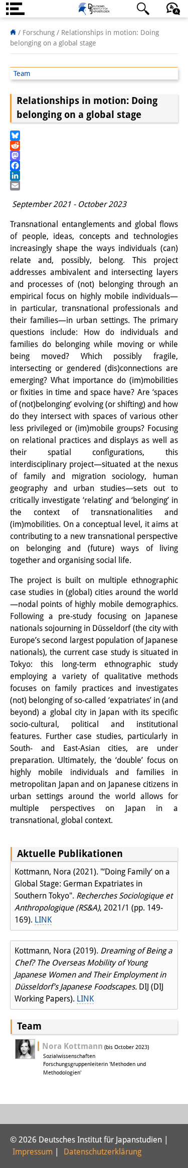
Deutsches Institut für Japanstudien (94, 8)
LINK (43, 919)
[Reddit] (94, 145)
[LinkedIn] (94, 175)
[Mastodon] (94, 155)
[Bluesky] (94, 135)
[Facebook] (94, 165)
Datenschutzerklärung (102, 1151)
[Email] (94, 185)
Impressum (33, 1151)
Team (22, 74)
